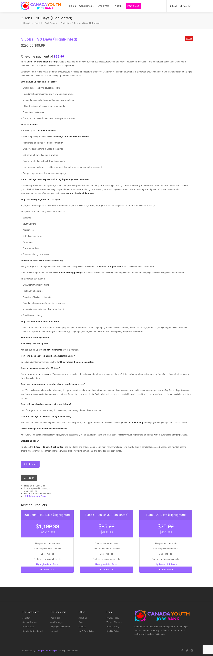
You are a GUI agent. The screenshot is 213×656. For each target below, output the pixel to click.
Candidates (85, 5)
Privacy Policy (112, 617)
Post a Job (133, 5)
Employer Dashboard (60, 626)
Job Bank (26, 617)
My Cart (54, 630)
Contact (82, 626)
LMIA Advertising (86, 630)
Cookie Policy (112, 630)
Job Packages (56, 622)
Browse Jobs (28, 626)
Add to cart (30, 464)
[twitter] (187, 650)
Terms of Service (114, 622)
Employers (103, 5)
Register (186, 6)
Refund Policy (112, 626)
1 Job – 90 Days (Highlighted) (165, 515)
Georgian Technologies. (47, 650)
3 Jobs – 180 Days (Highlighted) (106, 515)
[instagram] (191, 650)
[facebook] (182, 650)
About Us (83, 617)
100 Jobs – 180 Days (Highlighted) (47, 515)
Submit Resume (29, 622)
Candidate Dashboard (32, 630)
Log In (175, 6)
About (118, 5)
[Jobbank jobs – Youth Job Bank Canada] (41, 7)
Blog (81, 622)
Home (72, 5)
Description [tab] (29, 477)
